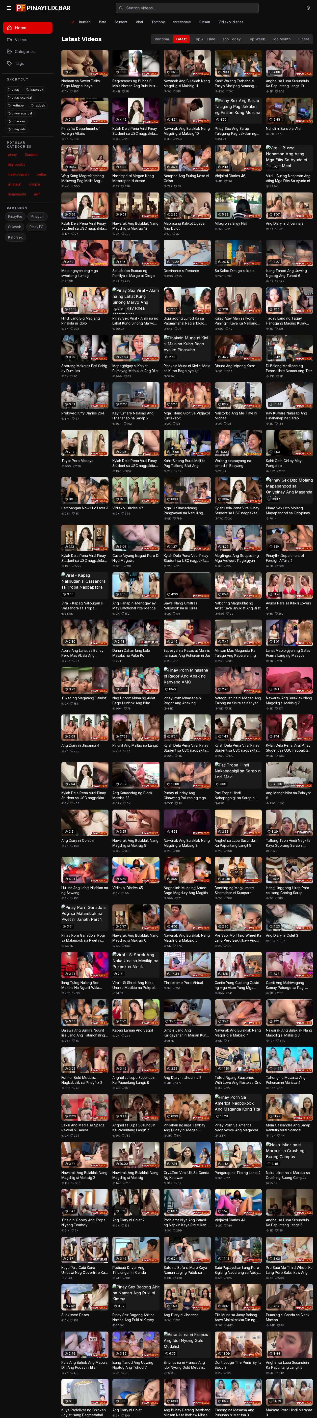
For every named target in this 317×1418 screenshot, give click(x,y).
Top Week (256, 39)
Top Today (231, 39)
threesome (182, 22)
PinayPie (15, 216)
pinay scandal (22, 97)
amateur (14, 184)
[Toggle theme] (308, 7)
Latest (181, 39)
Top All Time (204, 39)
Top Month (281, 39)
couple (34, 184)
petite (41, 174)
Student (121, 22)
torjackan (18, 121)
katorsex (36, 89)
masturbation (18, 174)
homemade (17, 194)
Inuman (85, 22)
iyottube (18, 105)
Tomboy (158, 22)
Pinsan (204, 22)
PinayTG (36, 227)
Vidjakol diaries (230, 22)
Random (162, 39)
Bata (102, 22)
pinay (16, 89)
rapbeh (40, 105)
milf (37, 194)
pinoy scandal (22, 113)
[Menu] (9, 8)
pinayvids (19, 129)
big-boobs (16, 164)
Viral (139, 22)
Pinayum (37, 216)
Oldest (303, 39)
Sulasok (14, 227)
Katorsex (15, 237)
